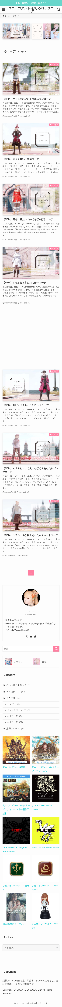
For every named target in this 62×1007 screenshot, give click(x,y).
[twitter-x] (26, 636)
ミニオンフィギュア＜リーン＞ (45, 925)
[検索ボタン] (58, 9)
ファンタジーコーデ (18, 710)
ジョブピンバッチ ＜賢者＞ (16, 887)
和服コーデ (14, 716)
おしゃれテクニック (18, 685)
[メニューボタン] (3, 9)
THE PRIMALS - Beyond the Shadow (15, 849)
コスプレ (13, 704)
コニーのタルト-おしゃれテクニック (31, 10)
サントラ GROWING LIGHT (42, 807)
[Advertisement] (31, 337)
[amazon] (35, 636)
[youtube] (31, 636)
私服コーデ (15, 722)
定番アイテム (15, 728)
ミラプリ (13, 698)
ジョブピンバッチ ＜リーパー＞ (45, 887)
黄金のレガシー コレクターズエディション (45, 769)
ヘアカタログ (15, 691)
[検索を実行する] (56, 649)
